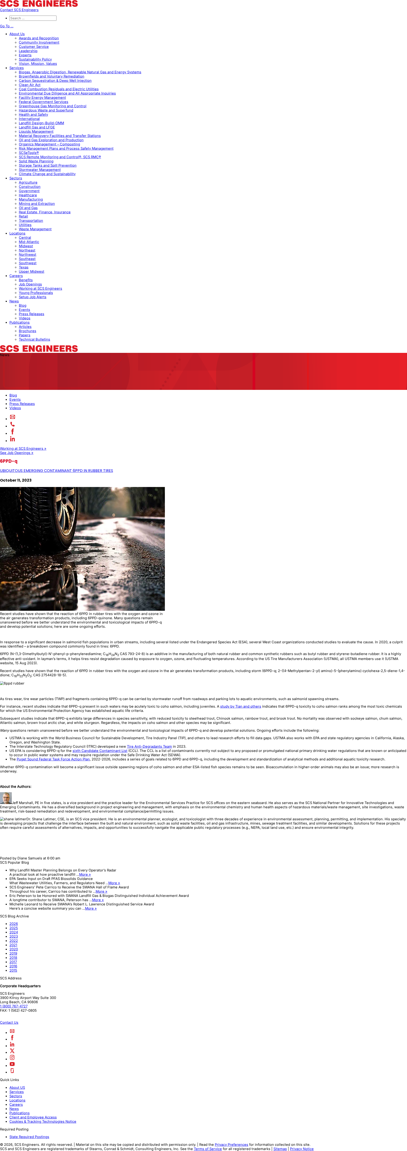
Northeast (27, 250)
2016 (13, 966)
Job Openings (30, 284)
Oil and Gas (28, 208)
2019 (13, 953)
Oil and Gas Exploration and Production (51, 140)
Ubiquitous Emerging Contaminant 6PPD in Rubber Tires (56, 470)
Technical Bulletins (34, 339)
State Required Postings (29, 1137)
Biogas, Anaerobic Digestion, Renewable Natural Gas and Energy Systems (80, 72)
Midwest (26, 246)
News (14, 301)
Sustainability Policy (35, 59)
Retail (23, 216)
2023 (13, 936)
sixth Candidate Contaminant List (100, 751)
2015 (13, 970)
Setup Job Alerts (32, 297)
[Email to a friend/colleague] (12, 419)
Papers (24, 335)
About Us (17, 34)
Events (24, 310)
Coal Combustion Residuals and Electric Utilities (59, 89)
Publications (19, 322)
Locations (17, 233)
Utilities (25, 225)
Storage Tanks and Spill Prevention (48, 165)
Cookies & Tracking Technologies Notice (42, 1121)
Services (16, 68)
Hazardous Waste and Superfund (46, 110)
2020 (13, 949)
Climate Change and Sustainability (47, 174)
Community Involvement (39, 42)
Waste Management (35, 229)
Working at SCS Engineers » (23, 448)
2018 (13, 958)
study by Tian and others (240, 706)
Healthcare (28, 195)
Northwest (27, 254)
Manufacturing (31, 199)
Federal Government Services (43, 102)
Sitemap (280, 1149)
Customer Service (34, 47)
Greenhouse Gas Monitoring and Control (52, 106)
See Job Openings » (16, 453)
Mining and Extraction (37, 204)
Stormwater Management (40, 170)
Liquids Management (36, 131)
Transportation (31, 221)
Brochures (27, 331)
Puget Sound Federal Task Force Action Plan (53, 759)
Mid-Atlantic (29, 242)
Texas (23, 267)
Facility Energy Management (42, 97)
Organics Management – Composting (49, 144)
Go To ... (6, 26)
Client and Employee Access (33, 1117)
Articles (25, 327)
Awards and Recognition (39, 38)
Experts (25, 55)
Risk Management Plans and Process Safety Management (66, 148)
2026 (13, 924)
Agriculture (28, 182)
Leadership (28, 51)
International (29, 119)
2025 (13, 928)
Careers (16, 276)
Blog (22, 305)
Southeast (27, 259)
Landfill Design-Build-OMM (41, 123)
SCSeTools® (29, 153)
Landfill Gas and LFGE (37, 127)
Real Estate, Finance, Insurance (45, 212)
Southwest (28, 263)
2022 (13, 941)
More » (85, 874)
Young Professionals (36, 293)
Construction (30, 187)
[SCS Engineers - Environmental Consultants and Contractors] (39, 6)
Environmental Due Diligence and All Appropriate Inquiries (67, 93)
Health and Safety (33, 114)
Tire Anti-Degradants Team (149, 746)
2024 (13, 932)
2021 (13, 945)
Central (25, 237)
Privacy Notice (302, 1149)
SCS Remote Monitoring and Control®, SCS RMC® (60, 157)
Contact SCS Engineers (19, 10)
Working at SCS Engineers (40, 288)
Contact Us (9, 1022)
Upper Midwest (31, 271)
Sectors (15, 178)
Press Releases (31, 314)
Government (29, 191)
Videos (24, 318)
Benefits (26, 280)
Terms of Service (208, 1149)
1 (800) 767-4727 (14, 1006)
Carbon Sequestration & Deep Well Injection (55, 80)
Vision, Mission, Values (38, 64)
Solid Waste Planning (36, 161)
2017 (13, 962)
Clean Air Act (30, 85)
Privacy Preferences (231, 1145)
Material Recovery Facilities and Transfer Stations (60, 136)
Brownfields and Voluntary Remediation (51, 76)
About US (17, 1087)
